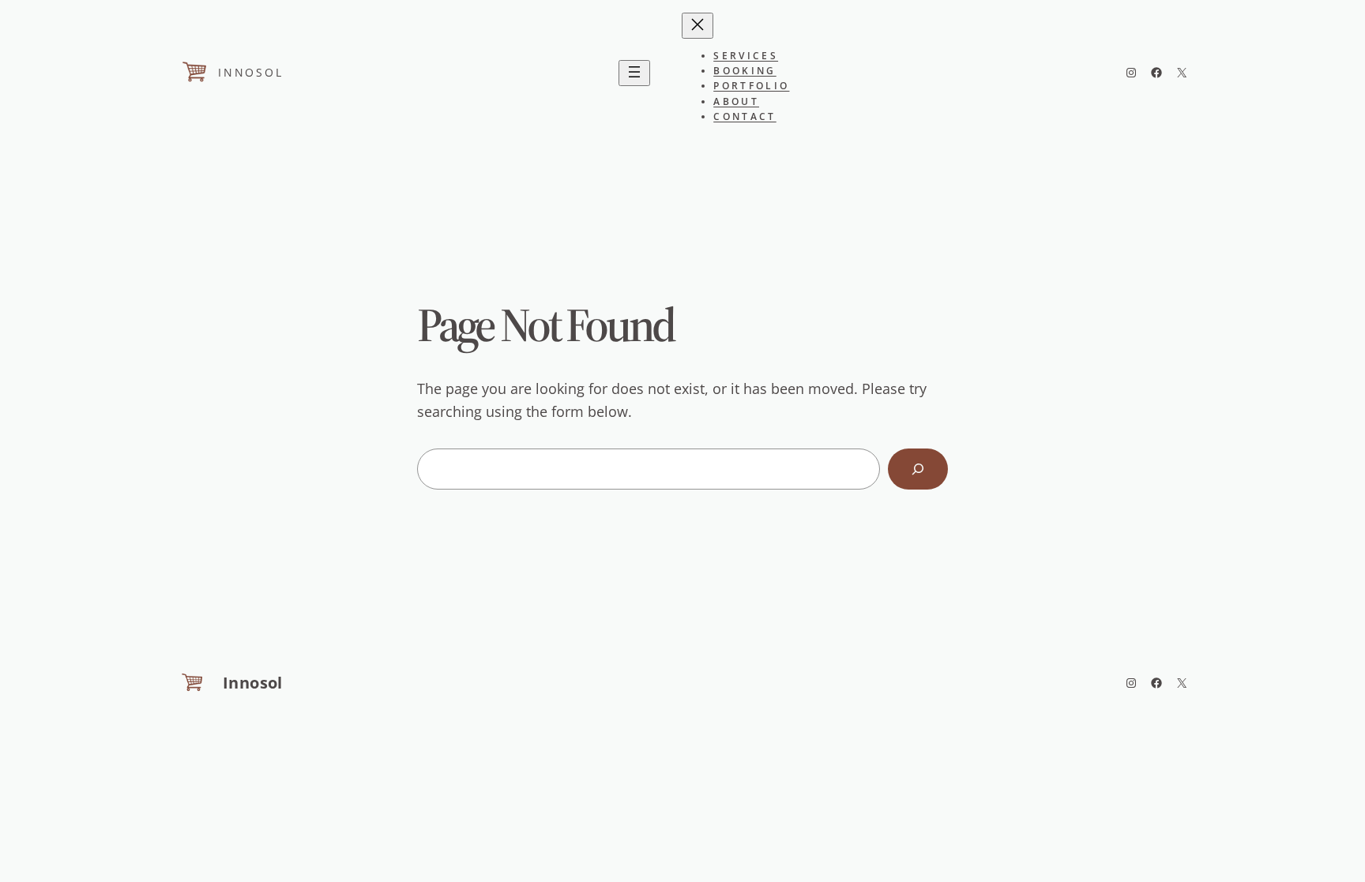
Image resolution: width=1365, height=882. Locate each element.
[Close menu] (697, 26)
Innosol (251, 72)
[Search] (918, 469)
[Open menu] (634, 73)
